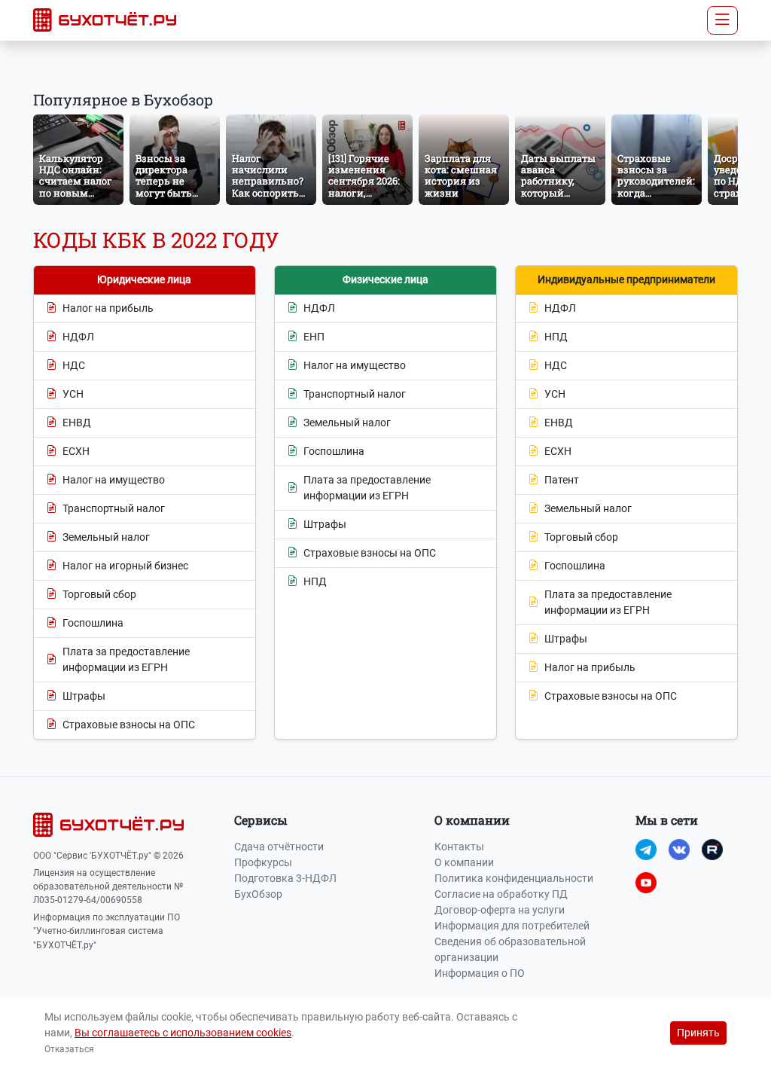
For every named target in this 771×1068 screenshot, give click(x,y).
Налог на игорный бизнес (125, 566)
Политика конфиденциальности (513, 878)
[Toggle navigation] (722, 20)
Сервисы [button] (261, 820)
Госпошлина (92, 623)
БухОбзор (258, 894)
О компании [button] (472, 820)
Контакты (459, 847)
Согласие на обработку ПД (501, 894)
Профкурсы (263, 862)
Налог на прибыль (108, 308)
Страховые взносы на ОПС (128, 725)
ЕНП (314, 337)
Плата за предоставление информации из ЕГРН (126, 659)
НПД (315, 581)
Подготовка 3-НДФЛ (285, 878)
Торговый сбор (99, 594)
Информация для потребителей (512, 926)
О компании (464, 862)
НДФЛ (78, 337)
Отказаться (69, 1049)
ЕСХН (76, 451)
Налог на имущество (113, 480)
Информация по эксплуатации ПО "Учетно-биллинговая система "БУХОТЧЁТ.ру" (106, 931)
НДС (73, 365)
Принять (698, 1033)
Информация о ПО (479, 973)
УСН (73, 394)
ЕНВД (76, 423)
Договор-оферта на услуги (499, 910)
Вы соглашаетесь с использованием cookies (183, 1033)
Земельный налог (106, 537)
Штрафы (83, 696)
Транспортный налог (113, 508)
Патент (561, 480)
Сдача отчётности (279, 847)
